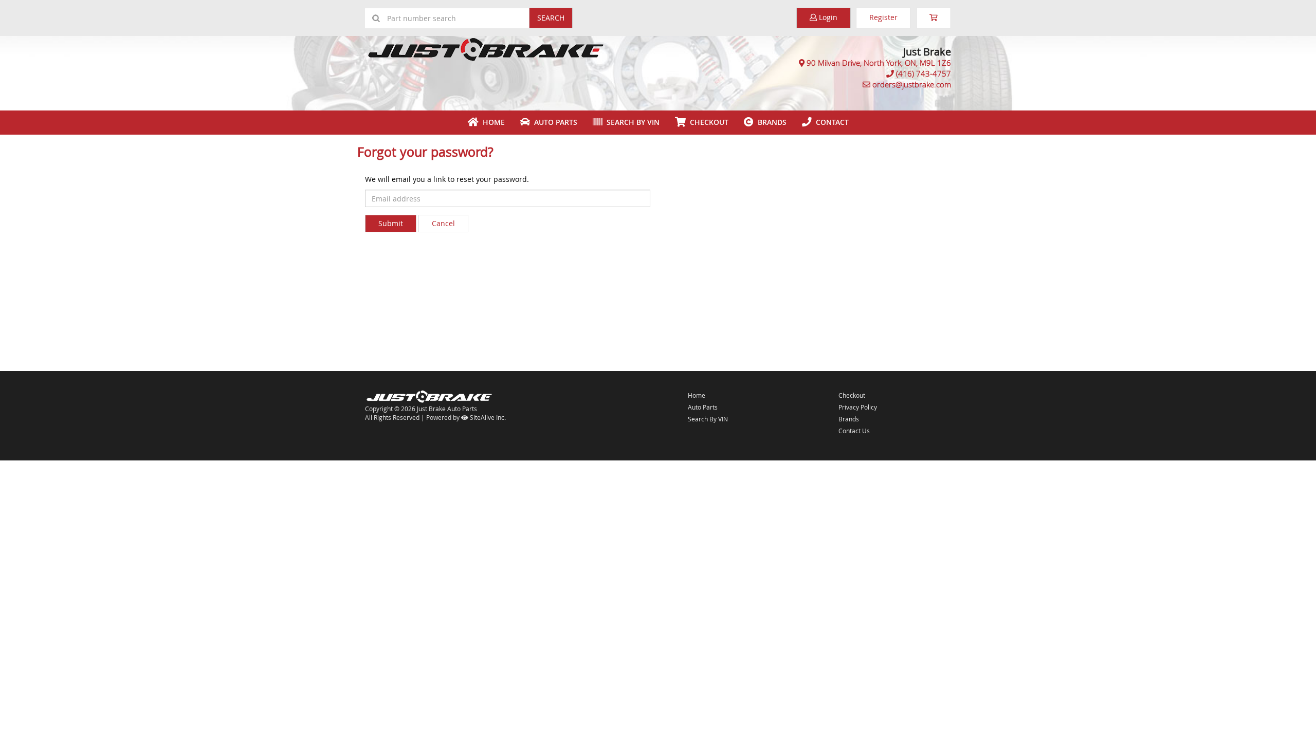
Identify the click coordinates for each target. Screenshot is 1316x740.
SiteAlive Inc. (487, 417)
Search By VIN (631, 122)
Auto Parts (553, 122)
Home (492, 122)
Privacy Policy (857, 407)
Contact (830, 122)
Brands (770, 122)
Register (883, 17)
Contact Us (854, 431)
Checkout (851, 395)
